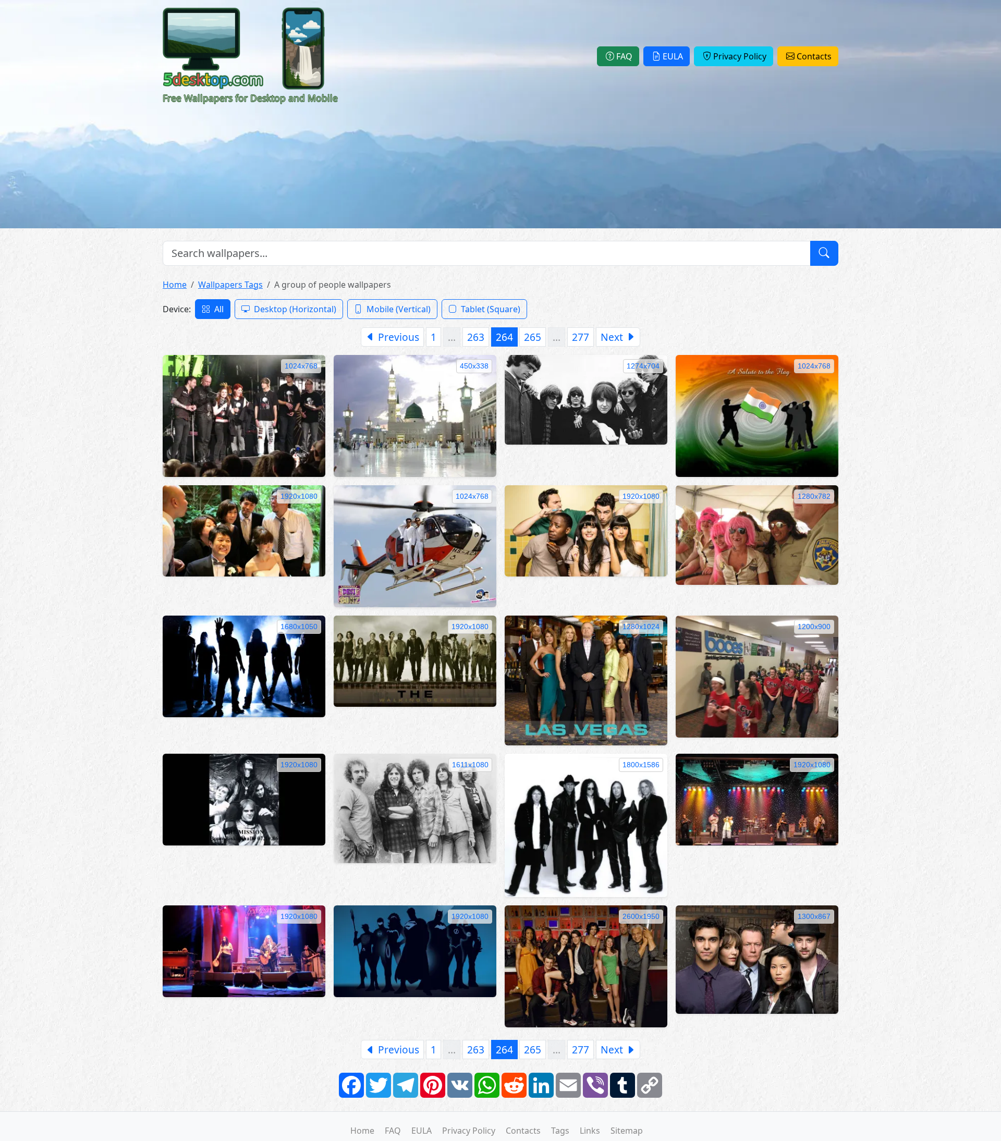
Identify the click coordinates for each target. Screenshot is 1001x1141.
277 (580, 337)
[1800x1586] (586, 824)
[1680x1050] (244, 665)
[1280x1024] (586, 679)
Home (175, 284)
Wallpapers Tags (230, 284)
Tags (560, 1130)
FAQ (624, 56)
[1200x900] (757, 675)
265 (532, 337)
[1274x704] (586, 398)
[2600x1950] (586, 966)
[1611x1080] (415, 808)
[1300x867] (757, 958)
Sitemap (627, 1130)
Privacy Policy (739, 56)
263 (475, 337)
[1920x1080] (244, 530)
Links (590, 1130)
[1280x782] (757, 534)
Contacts (814, 56)
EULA (673, 56)
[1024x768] (244, 415)
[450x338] (415, 415)
